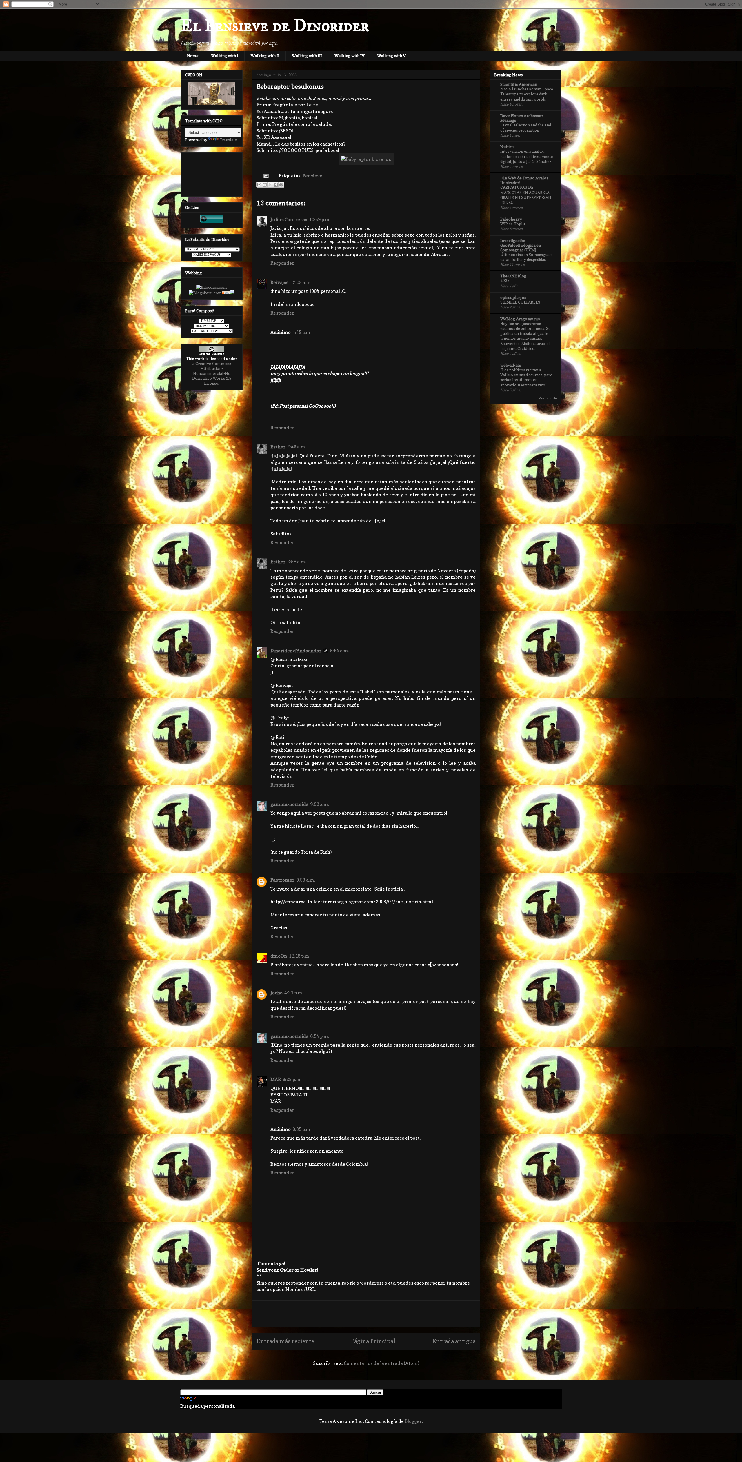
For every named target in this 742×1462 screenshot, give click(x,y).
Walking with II (265, 55)
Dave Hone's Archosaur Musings (521, 118)
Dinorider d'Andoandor (295, 650)
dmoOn (278, 956)
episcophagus (513, 297)
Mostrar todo (547, 398)
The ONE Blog (513, 275)
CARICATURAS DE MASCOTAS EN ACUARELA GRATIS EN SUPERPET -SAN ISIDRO (525, 195)
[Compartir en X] (270, 185)
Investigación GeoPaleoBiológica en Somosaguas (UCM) (520, 245)
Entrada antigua (454, 1341)
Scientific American (518, 84)
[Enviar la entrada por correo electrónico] (265, 176)
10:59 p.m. (319, 219)
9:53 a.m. (305, 880)
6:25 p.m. (292, 1079)
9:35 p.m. (301, 1129)
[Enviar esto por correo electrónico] (259, 185)
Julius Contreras (288, 219)
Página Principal (373, 1341)
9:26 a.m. (319, 804)
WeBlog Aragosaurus (520, 318)
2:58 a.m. (296, 561)
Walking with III (307, 55)
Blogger (413, 1421)
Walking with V (391, 55)
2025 (505, 280)
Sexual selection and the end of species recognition (525, 127)
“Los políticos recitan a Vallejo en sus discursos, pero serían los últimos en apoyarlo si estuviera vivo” (526, 377)
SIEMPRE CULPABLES (520, 302)
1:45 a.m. (301, 332)
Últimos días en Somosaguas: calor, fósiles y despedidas (526, 257)
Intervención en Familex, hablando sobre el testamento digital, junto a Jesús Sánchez (526, 156)
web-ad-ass (510, 365)
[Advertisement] (366, 1313)
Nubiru (507, 146)
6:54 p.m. (319, 1036)
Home (193, 55)
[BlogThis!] (265, 185)
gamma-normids (289, 804)
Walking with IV (349, 55)
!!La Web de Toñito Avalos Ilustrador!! (524, 180)
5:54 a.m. (339, 650)
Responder (282, 263)
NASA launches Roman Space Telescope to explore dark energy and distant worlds (526, 94)
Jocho (276, 993)
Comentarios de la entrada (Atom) (381, 1363)
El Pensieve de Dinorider (275, 26)
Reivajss (279, 282)
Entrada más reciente (285, 1341)
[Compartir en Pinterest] (281, 185)
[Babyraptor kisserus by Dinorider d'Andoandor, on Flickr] (366, 159)
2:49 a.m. (296, 447)
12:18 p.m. (299, 956)
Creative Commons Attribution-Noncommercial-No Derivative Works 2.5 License (211, 373)
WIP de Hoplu (512, 223)
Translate (228, 139)
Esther (277, 447)
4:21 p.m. (293, 993)
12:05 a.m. (301, 282)
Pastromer (282, 880)
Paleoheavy (511, 219)
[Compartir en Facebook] (276, 185)
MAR (275, 1079)
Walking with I (224, 55)
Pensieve (312, 176)
